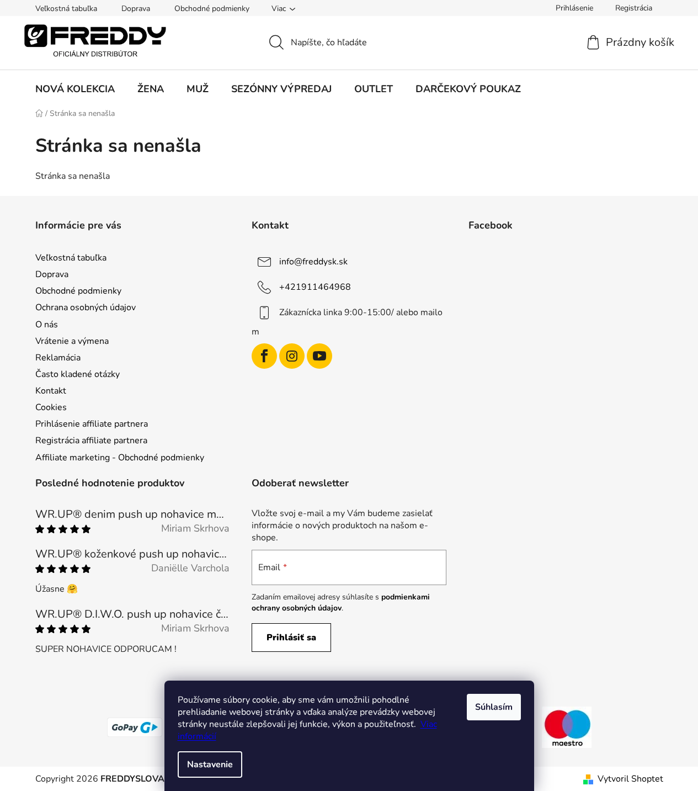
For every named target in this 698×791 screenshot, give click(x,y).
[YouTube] (319, 356)
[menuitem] (75, 89)
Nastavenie (210, 764)
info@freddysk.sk (313, 262)
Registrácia (633, 8)
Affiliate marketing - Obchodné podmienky (119, 458)
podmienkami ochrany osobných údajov (341, 602)
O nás (46, 324)
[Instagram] (292, 356)
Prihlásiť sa (291, 637)
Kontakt (50, 391)
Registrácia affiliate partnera (91, 440)
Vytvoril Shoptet (630, 779)
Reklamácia (58, 358)
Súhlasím (494, 707)
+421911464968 (315, 287)
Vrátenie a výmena (72, 341)
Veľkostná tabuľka (66, 8)
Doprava (135, 8)
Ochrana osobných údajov (85, 307)
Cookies (51, 407)
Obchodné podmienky (211, 8)
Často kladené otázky (77, 374)
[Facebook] (264, 356)
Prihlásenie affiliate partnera (91, 424)
